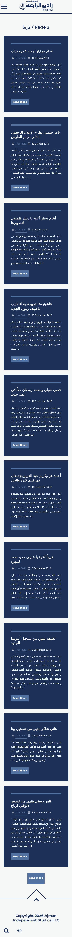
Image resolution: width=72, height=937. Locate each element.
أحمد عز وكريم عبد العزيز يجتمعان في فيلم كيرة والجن (36, 478)
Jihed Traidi (21, 58)
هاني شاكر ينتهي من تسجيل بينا (34, 729)
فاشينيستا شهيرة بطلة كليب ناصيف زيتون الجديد (31, 306)
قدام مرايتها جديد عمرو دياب (32, 51)
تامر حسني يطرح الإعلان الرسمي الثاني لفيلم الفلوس (35, 134)
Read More (20, 101)
